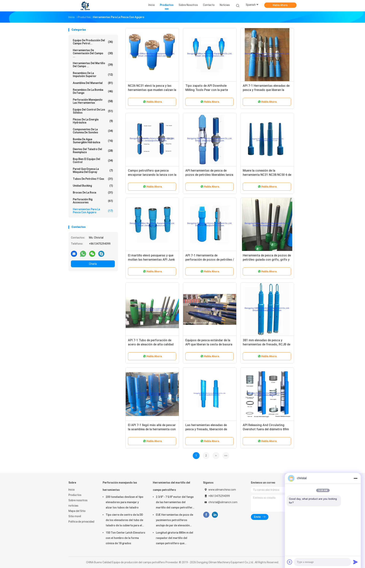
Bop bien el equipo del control (93, 161)
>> (225, 455)
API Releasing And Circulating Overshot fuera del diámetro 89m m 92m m (266, 429)
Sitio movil (74, 516)
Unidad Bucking (93, 185)
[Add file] (289, 562)
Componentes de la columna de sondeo (93, 131)
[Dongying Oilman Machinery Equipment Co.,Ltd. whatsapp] (83, 254)
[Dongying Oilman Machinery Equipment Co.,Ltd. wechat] (92, 254)
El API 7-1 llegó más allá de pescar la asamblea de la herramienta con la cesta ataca (152, 429)
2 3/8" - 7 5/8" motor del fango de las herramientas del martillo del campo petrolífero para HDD (175, 502)
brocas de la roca (93, 192)
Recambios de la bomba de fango (93, 91)
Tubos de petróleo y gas (93, 178)
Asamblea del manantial (93, 82)
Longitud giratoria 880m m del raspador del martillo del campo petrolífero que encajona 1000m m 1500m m (174, 538)
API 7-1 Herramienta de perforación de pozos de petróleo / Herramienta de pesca (209, 260)
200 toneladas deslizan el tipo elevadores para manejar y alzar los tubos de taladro (124, 502)
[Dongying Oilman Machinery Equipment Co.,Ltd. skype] (101, 254)
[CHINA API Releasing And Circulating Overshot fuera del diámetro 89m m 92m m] (267, 394)
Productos (74, 494)
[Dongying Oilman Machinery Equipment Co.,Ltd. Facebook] (206, 515)
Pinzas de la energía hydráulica (93, 121)
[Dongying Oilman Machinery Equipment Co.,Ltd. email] (74, 254)
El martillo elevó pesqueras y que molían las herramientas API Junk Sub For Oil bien (151, 260)
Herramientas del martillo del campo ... (93, 65)
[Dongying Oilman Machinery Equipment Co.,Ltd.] (85, 5)
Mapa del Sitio (77, 510)
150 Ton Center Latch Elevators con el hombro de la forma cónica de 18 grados (125, 538)
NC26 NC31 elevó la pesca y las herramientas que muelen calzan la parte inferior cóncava (152, 90)
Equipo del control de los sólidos (93, 111)
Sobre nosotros (77, 500)
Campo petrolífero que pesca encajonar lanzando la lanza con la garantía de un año (152, 175)
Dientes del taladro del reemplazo (93, 151)
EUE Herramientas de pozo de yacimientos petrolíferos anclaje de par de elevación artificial (174, 520)
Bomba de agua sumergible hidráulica (93, 141)
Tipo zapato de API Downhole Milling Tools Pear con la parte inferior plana (206, 90)
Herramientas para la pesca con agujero (93, 211)
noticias (73, 505)
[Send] (355, 562)
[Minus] (355, 478)
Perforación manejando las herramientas (93, 101)
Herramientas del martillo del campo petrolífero (171, 486)
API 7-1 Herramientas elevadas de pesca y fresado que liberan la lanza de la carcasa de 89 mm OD (266, 90)
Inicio (71, 489)
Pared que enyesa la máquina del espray (93, 170)
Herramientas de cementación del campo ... (93, 53)
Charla (93, 263)
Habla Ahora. (280, 5)
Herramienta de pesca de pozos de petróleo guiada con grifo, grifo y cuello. (267, 260)
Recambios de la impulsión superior (93, 75)
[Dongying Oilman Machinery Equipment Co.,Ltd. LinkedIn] (215, 515)
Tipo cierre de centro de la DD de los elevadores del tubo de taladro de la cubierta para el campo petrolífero (124, 520)
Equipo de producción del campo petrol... (93, 42)
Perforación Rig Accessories (93, 201)
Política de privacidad (81, 521)
